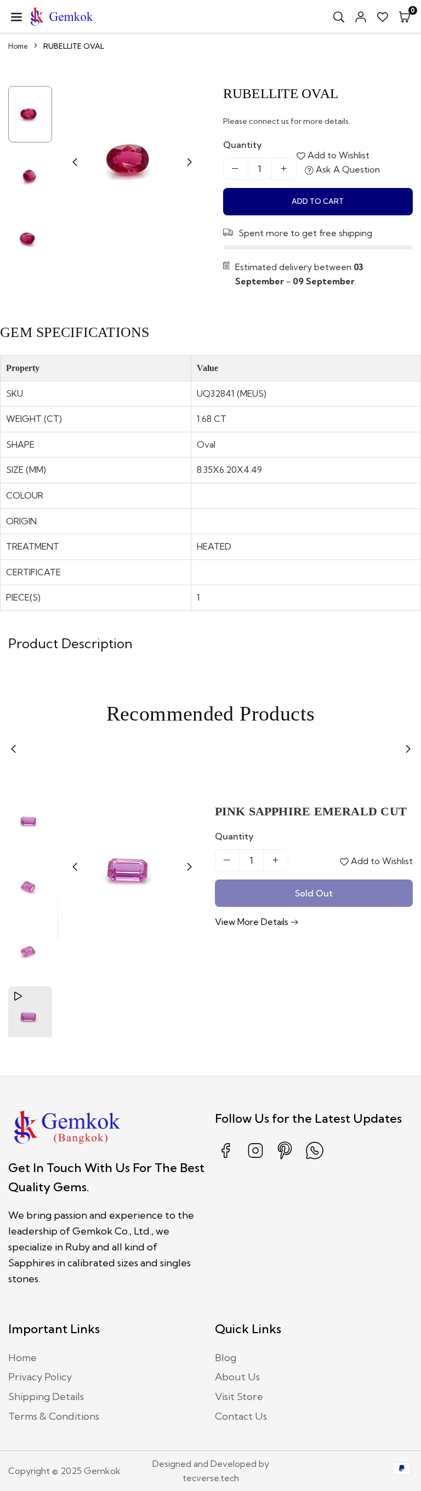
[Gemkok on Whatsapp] (315, 1158)
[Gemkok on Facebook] (226, 1158)
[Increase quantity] (284, 168)
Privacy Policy (40, 1376)
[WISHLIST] (383, 16)
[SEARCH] (339, 16)
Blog (225, 1357)
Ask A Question (347, 169)
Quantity (242, 144)
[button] (405, 16)
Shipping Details (46, 1396)
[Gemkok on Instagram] (255, 1158)
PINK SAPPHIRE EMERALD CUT (311, 811)
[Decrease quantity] (236, 168)
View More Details (253, 921)
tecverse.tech (211, 1477)
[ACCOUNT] (361, 16)
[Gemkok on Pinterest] (285, 1158)
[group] (132, 160)
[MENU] (16, 16)
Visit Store (239, 1396)
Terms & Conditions (53, 1416)
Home (18, 46)
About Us (237, 1376)
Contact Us (241, 1416)
